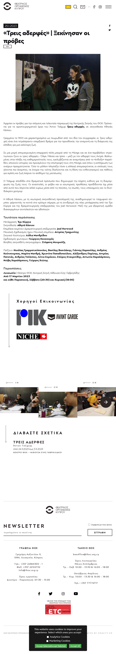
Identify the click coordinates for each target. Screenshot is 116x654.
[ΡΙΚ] (32, 317)
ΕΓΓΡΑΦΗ (100, 532)
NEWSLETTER (24, 526)
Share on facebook (110, 26)
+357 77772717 (89, 583)
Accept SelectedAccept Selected (50, 646)
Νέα (7, 46)
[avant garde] (63, 317)
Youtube (75, 593)
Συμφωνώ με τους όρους (101, 524)
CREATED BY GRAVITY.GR (97, 633)
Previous (10, 402)
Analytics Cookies (59, 636)
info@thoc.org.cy (28, 570)
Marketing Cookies (59, 640)
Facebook (94, 7)
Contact (82, 7)
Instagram (100, 7)
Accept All (75, 646)
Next (105, 402)
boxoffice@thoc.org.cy (86, 554)
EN (89, 7)
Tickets (68, 7)
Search (75, 7)
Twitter (110, 30)
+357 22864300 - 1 (32, 564)
